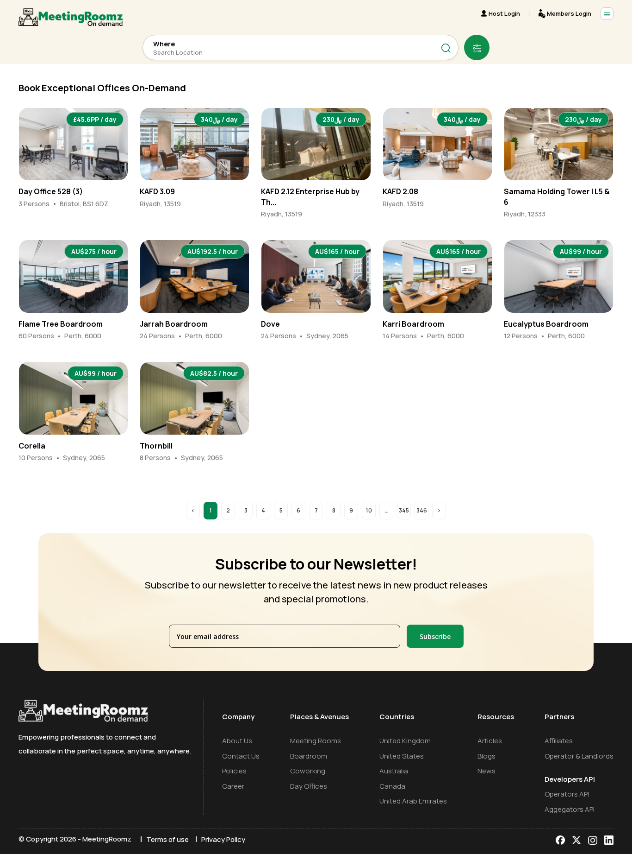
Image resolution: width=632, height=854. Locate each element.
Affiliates (559, 741)
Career (233, 786)
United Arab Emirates (413, 801)
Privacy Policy (223, 839)
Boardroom (308, 756)
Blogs (486, 756)
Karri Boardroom (413, 324)
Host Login (504, 13)
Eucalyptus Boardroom (546, 324)
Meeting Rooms (315, 741)
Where (164, 44)
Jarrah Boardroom (174, 324)
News (486, 771)
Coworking (307, 771)
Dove (270, 324)
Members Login (569, 13)
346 (421, 510)
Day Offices (308, 786)
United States (401, 756)
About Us (237, 741)
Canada (392, 786)
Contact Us (241, 756)
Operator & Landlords (579, 756)
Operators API (567, 794)
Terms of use (167, 839)
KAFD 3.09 (157, 191)
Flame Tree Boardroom (61, 324)
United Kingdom (405, 741)
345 (404, 510)
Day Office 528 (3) (51, 191)
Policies (234, 771)
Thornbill (156, 446)
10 (369, 510)
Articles (489, 741)
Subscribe (435, 636)
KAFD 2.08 (400, 191)
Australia (393, 771)
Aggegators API (570, 809)
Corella (32, 446)
